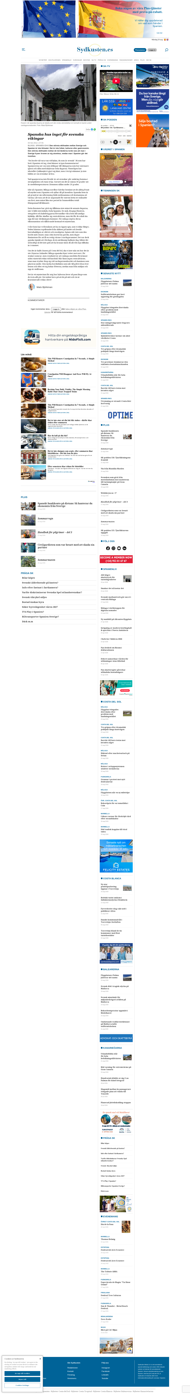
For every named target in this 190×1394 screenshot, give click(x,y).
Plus (142, 60)
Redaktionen (72, 1368)
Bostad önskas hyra (33, 602)
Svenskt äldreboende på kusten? (40, 582)
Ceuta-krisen (54, 60)
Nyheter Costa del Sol (60, 1391)
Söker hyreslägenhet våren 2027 (40, 607)
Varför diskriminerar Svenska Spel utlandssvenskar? (52, 592)
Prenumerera (140, 50)
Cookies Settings (22, 1385)
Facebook (106, 1371)
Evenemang (112, 60)
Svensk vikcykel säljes (34, 597)
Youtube (105, 1378)
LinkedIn (105, 1375)
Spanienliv (66, 60)
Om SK (148, 60)
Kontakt (70, 1371)
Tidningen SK (111, 190)
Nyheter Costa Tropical (81, 1391)
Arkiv (136, 60)
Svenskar (77, 60)
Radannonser (126, 60)
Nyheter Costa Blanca (102, 1391)
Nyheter (43, 60)
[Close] (40, 1358)
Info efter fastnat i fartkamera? (40, 587)
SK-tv (93, 60)
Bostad (86, 60)
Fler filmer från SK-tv (109, 94)
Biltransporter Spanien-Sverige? (40, 616)
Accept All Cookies (22, 1373)
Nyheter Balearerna (123, 1391)
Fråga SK (102, 60)
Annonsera (71, 1378)
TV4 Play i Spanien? (33, 611)
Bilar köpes (28, 577)
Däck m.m (27, 621)
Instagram (106, 1368)
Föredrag (71, 1375)
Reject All (22, 1379)
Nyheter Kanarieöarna (143, 1391)
